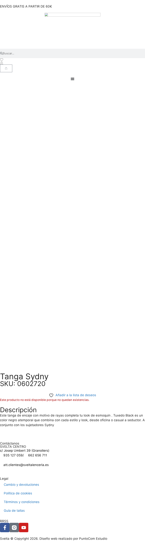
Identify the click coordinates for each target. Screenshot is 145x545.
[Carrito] (6, 68)
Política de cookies (18, 493)
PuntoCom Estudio (93, 538)
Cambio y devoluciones (21, 484)
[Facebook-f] (4, 527)
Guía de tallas (14, 510)
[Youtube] (23, 527)
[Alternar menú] (72, 79)
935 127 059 (13, 455)
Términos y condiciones (21, 502)
